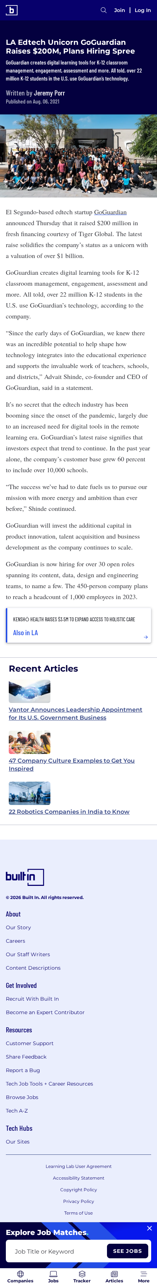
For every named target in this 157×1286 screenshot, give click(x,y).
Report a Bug (23, 1070)
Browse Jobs (22, 1097)
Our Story (18, 927)
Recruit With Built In (32, 999)
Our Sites (18, 1141)
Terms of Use (78, 1213)
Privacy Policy (78, 1201)
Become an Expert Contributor (45, 1012)
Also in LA (25, 632)
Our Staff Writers (28, 954)
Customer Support (30, 1043)
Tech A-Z (17, 1110)
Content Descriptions (33, 968)
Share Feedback (26, 1057)
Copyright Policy (78, 1189)
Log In (143, 10)
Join (119, 10)
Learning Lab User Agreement (79, 1166)
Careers (15, 941)
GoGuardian (110, 211)
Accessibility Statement (78, 1178)
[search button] (103, 10)
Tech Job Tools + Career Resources (49, 1083)
